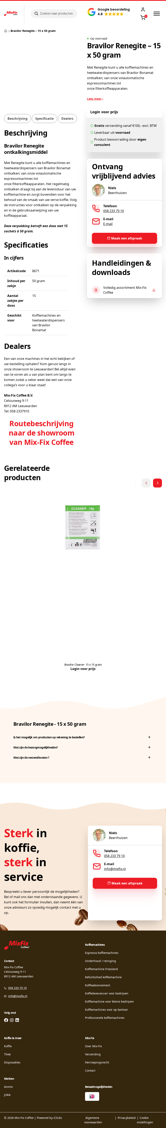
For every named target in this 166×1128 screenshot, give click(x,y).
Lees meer (94, 99)
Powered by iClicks (49, 1118)
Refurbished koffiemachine (103, 977)
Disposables (12, 1062)
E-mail (108, 224)
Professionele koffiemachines (105, 1018)
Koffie (8, 1046)
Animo (8, 1087)
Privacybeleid (127, 1118)
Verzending (93, 1054)
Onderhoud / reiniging (100, 961)
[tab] (17, 118)
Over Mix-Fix (93, 1046)
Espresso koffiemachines (101, 953)
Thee (7, 1054)
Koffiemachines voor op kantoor (106, 1010)
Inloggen (143, 9)
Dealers (67, 118)
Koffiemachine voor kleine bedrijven (109, 1001)
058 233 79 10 (113, 211)
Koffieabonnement (97, 985)
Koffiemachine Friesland (101, 969)
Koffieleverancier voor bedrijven (106, 993)
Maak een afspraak (126, 238)
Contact (90, 1070)
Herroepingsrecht (97, 1062)
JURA (7, 1095)
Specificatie (44, 118)
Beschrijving (17, 118)
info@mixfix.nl (115, 869)
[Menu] (156, 13)
